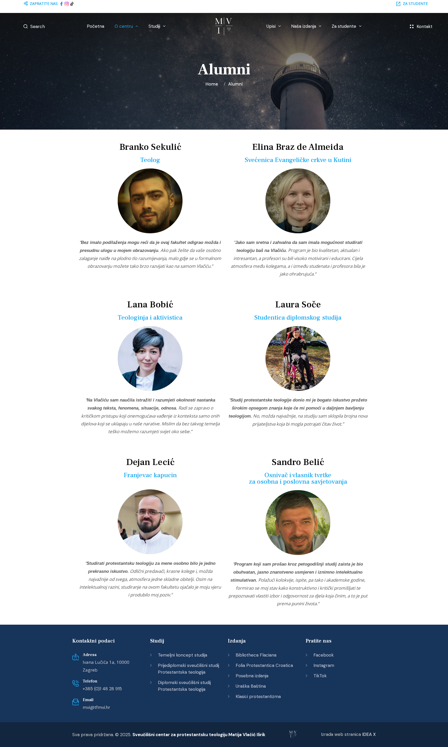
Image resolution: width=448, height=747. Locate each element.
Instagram (323, 665)
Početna (95, 26)
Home (213, 84)
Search (37, 26)
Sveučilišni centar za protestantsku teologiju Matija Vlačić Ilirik (198, 734)
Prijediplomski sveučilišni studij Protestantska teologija (188, 669)
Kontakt (424, 26)
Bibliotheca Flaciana (256, 655)
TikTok (320, 676)
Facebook (323, 655)
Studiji (154, 26)
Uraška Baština (251, 686)
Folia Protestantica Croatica (264, 665)
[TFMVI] (224, 26)
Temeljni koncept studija (182, 655)
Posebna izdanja (252, 676)
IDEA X (369, 734)
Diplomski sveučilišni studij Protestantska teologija (184, 686)
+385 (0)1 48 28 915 (102, 689)
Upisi (271, 26)
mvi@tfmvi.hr (96, 707)
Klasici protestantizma (258, 696)
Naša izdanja (303, 26)
